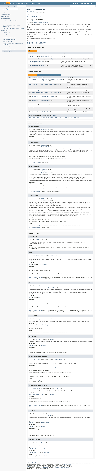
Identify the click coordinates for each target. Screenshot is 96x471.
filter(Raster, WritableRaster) (9, 37)
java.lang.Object (31, 11)
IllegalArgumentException (35, 225)
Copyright (29, 466)
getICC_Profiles (45, 104)
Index (31, 3)
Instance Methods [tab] (43, 75)
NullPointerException (34, 162)
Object (33, 20)
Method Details (4, 30)
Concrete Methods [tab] (55, 75)
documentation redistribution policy (60, 467)
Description (4, 12)
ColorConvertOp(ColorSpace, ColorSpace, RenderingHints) (12, 26)
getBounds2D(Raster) (7, 41)
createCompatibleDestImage (48, 79)
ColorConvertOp (21, 6)
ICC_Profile (40, 61)
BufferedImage (32, 79)
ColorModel (43, 80)
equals (34, 117)
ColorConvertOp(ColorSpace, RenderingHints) (13, 23)
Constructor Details (5, 18)
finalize (39, 117)
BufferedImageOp (31, 16)
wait (71, 117)
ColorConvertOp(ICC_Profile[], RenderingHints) (13, 28)
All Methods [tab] (32, 75)
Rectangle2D (35, 96)
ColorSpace (40, 55)
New (22, 3)
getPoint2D (43, 108)
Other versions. (67, 464)
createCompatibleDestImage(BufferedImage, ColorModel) (13, 44)
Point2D (34, 108)
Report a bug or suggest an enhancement (36, 462)
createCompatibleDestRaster (48, 84)
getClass (45, 117)
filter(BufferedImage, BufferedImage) (11, 34)
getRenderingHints (45, 111)
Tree (14, 3)
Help (39, 3)
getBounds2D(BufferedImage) (9, 39)
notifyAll (61, 117)
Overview (3, 3)
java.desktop (4, 6)
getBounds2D (44, 96)
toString (67, 117)
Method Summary (5, 16)
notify (55, 117)
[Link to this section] (44, 47)
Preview (18, 3)
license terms (62, 0)
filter (42, 90)
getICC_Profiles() (6, 32)
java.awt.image (11, 6)
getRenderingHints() (8, 51)
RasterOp (38, 16)
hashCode (50, 117)
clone (30, 117)
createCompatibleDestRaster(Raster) (11, 46)
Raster (57, 84)
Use (11, 3)
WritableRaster (33, 84)
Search (35, 3)
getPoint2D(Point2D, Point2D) (9, 49)
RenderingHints (45, 56)
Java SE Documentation (60, 463)
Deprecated (26, 3)
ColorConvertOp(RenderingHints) (10, 20)
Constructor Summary (6, 14)
